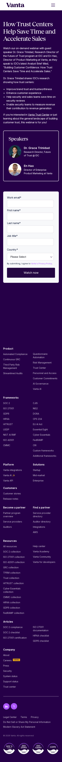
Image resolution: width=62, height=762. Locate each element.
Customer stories (12, 493)
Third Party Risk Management (11, 366)
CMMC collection (12, 597)
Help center (39, 546)
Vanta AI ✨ (9, 475)
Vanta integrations (12, 470)
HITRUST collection (13, 583)
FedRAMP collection (13, 613)
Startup (36, 470)
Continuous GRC (11, 359)
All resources (10, 546)
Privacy (35, 717)
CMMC (6, 445)
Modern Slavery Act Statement (19, 726)
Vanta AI (37, 389)
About (6, 655)
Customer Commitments (45, 378)
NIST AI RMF (9, 434)
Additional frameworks (44, 455)
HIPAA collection (11, 602)
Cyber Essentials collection (12, 590)
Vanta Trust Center (38, 114)
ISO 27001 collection (14, 557)
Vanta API (8, 480)
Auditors (7, 527)
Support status (10, 681)
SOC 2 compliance (13, 627)
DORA (36, 413)
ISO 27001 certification (15, 637)
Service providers (12, 521)
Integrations (39, 527)
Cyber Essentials (41, 434)
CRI (34, 445)
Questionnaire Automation (40, 356)
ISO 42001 (8, 440)
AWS (35, 532)
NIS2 (35, 408)
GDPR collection (11, 607)
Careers (7, 660)
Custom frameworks (43, 450)
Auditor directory (42, 521)
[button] (52, 5)
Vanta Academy (41, 551)
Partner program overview (11, 515)
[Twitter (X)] (14, 706)
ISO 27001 (8, 408)
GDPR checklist (41, 641)
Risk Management (42, 362)
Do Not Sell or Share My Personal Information (27, 722)
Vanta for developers (44, 562)
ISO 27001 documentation (40, 629)
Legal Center (10, 717)
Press (6, 665)
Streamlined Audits (13, 373)
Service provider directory (42, 515)
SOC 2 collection (12, 551)
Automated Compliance (15, 354)
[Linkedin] (6, 706)
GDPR (6, 413)
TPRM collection (11, 572)
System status (10, 676)
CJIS (35, 403)
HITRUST (8, 424)
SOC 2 (6, 403)
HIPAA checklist (41, 635)
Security (7, 671)
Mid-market (39, 475)
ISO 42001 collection (14, 562)
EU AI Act (37, 424)
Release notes (10, 498)
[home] (15, 5)
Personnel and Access (44, 373)
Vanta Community (42, 556)
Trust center (9, 686)
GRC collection (11, 567)
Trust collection (11, 578)
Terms (24, 717)
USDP (6, 429)
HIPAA (6, 419)
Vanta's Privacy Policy (41, 263)
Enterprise (38, 480)
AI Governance (40, 383)
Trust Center (39, 367)
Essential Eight (40, 429)
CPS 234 (37, 419)
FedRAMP (38, 440)
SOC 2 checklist (11, 632)
